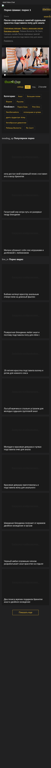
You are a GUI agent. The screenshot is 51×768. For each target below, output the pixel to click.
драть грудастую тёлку (15, 117)
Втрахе (9, 102)
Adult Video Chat (9, 2)
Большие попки (33, 96)
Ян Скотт (30, 128)
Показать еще (25, 612)
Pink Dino (36, 107)
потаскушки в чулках (32, 112)
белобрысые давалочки (16, 123)
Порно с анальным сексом (32, 28)
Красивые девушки (11, 31)
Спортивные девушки (12, 28)
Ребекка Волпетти (13, 128)
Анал (20, 96)
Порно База (22, 107)
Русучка (20, 102)
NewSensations (12, 112)
